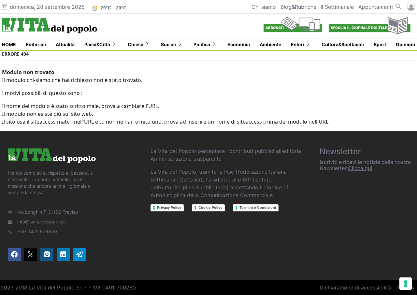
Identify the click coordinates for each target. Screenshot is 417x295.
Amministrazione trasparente (186, 158)
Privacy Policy (169, 207)
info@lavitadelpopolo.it (41, 221)
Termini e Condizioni (257, 207)
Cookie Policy (210, 207)
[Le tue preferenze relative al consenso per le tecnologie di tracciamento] (405, 283)
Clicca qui (360, 168)
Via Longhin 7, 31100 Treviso (47, 212)
